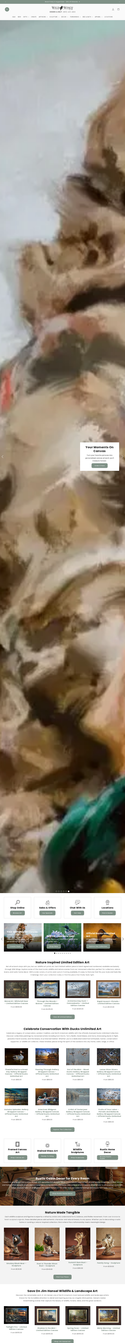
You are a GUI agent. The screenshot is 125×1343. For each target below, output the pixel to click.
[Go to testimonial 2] (56, 953)
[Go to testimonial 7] (66, 953)
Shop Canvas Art (17, 1158)
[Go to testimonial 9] (70, 953)
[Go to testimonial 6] (64, 953)
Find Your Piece (62, 1277)
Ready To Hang (47, 1156)
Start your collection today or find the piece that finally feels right (67, 975)
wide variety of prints (43, 972)
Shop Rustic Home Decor (62, 1193)
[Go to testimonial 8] (68, 953)
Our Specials (47, 913)
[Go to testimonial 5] (62, 953)
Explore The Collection (100, 464)
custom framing (63, 972)
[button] (7, 9)
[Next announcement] (119, 2)
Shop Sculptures (77, 1158)
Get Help (77, 913)
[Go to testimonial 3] (58, 953)
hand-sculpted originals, (14, 1219)
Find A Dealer (107, 913)
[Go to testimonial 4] (60, 953)
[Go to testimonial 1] (54, 953)
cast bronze (113, 1217)
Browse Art (17, 913)
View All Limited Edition (62, 1017)
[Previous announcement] (5, 2)
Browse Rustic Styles (105, 1157)
